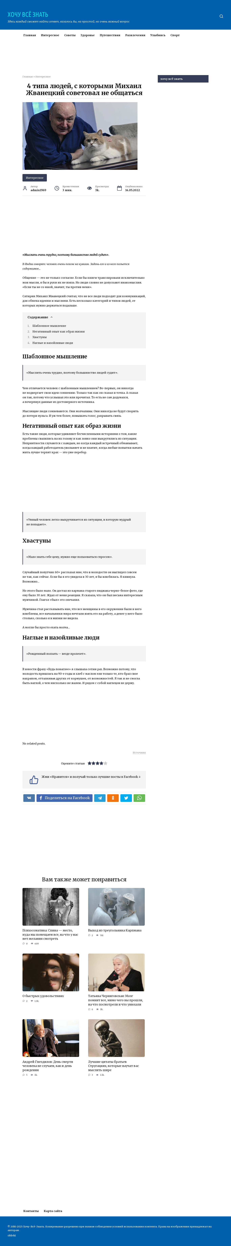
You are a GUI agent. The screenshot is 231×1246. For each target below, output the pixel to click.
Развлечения (135, 35)
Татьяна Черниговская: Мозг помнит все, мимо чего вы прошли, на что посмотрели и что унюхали (115, 1000)
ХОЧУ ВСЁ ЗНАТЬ (28, 14)
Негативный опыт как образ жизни (58, 331)
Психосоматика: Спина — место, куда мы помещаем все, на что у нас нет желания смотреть (50, 935)
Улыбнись (157, 35)
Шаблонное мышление (49, 325)
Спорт (175, 35)
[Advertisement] (105, 60)
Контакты (31, 1211)
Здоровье (88, 35)
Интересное (50, 35)
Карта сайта (53, 1211)
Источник (139, 752)
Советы (70, 35)
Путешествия (110, 35)
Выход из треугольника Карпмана (114, 930)
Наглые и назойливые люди (52, 343)
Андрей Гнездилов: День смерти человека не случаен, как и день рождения (47, 1066)
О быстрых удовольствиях (43, 996)
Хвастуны (39, 337)
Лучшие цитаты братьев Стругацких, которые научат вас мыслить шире (113, 1066)
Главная (29, 35)
